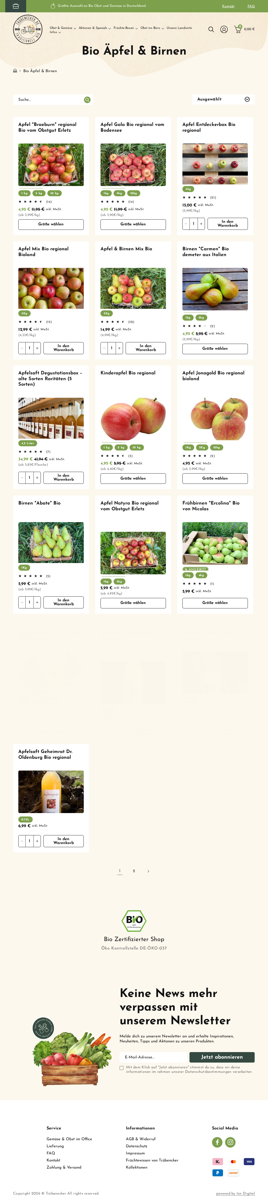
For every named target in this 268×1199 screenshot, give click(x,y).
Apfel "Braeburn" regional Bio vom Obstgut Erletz (47, 128)
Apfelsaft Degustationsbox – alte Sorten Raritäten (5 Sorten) (50, 379)
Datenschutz (136, 1146)
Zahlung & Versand (64, 1168)
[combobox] (53, 99)
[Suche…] (87, 100)
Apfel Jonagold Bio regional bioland (213, 376)
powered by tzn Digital (235, 1194)
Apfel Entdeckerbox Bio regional (208, 128)
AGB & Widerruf (141, 1139)
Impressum (135, 1153)
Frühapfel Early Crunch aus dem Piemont (49, 635)
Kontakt (228, 6)
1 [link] (120, 871)
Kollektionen (136, 1168)
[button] (63, 28)
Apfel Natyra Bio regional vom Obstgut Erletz (129, 506)
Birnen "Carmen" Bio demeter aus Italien (205, 252)
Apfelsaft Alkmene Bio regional (125, 635)
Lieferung (55, 1146)
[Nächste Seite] (148, 871)
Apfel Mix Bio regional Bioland (43, 252)
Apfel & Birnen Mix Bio (126, 249)
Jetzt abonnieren (222, 1057)
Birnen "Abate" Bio (39, 503)
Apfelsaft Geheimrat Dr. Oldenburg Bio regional (45, 755)
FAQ (251, 6)
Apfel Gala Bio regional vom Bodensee (132, 128)
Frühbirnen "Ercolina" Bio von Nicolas (210, 506)
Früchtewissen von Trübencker (152, 1161)
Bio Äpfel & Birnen (40, 71)
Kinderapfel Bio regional (127, 373)
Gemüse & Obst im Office (69, 1139)
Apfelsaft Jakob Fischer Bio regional (213, 635)
